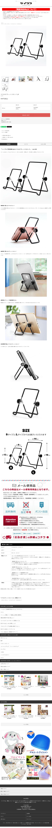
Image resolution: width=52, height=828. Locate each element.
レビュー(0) (43, 144)
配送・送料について (16, 822)
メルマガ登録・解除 (46, 822)
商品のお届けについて (5, 666)
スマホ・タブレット (5, 600)
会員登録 (28, 813)
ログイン (2, 816)
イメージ (26, 144)
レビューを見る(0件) (5, 130)
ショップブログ (23, 824)
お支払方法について (5, 663)
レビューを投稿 (4, 132)
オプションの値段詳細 (5, 119)
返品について (3, 120)
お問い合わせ (3, 819)
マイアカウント (3, 813)
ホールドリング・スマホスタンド (15, 600)
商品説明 (8, 144)
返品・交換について (5, 669)
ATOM (30, 824)
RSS (27, 824)
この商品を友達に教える (6, 135)
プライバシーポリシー (38, 822)
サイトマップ (29, 819)
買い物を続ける (4, 139)
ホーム (4, 822)
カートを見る (29, 816)
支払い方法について (9, 822)
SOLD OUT (26, 115)
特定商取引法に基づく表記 (30, 822)
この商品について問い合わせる (7, 137)
